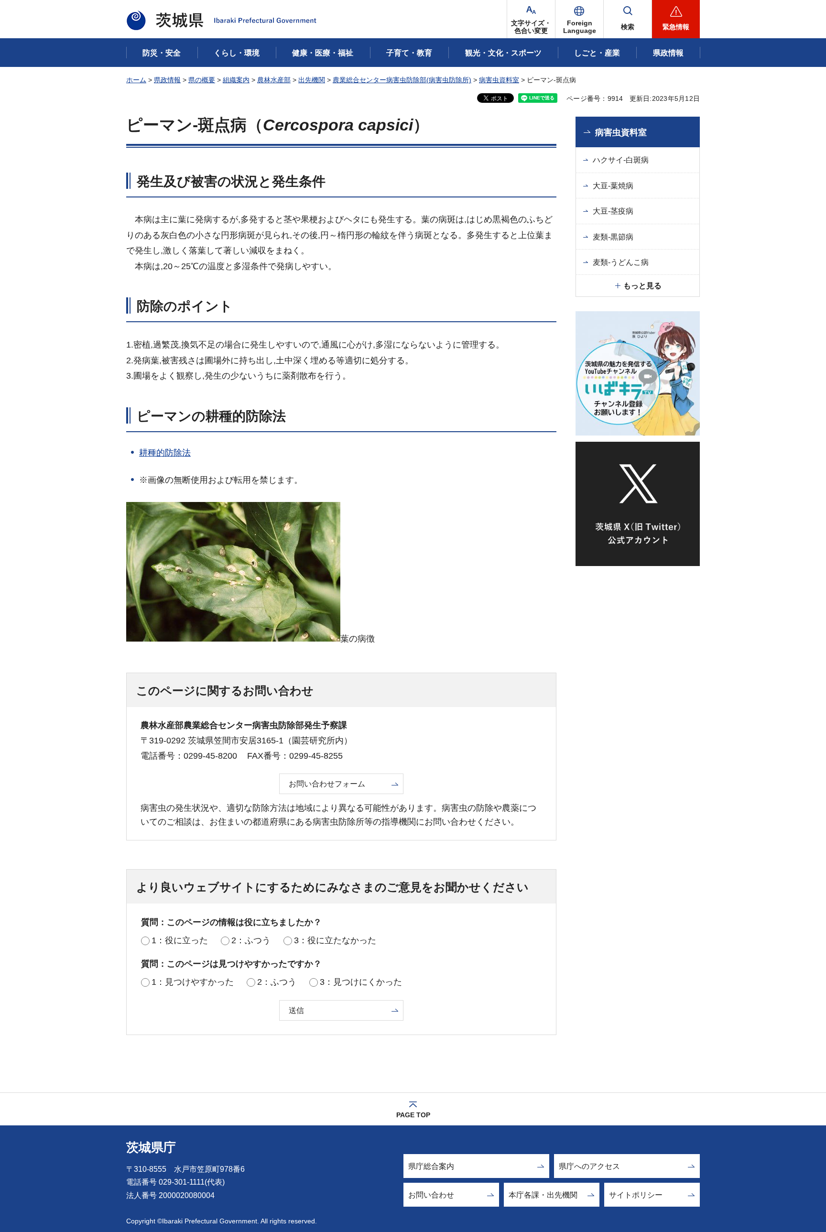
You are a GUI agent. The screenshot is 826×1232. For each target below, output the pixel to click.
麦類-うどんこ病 (621, 262)
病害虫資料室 (499, 80)
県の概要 (201, 80)
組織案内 (236, 80)
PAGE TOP (413, 1115)
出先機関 (311, 80)
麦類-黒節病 (613, 237)
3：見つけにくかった (361, 982)
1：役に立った (180, 940)
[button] (579, 19)
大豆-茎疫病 (613, 211)
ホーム (136, 80)
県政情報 (167, 80)
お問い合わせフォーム (327, 784)
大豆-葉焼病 (613, 186)
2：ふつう (251, 940)
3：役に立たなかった (335, 940)
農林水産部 (274, 80)
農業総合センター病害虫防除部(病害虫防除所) (402, 80)
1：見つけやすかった (193, 982)
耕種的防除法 (165, 453)
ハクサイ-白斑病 (621, 160)
